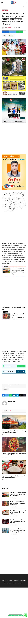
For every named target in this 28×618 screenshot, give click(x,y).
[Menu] (2, 2)
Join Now (21, 366)
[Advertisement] (14, 138)
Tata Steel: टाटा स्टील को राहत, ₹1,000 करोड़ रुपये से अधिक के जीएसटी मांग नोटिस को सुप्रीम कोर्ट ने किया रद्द (17, 530)
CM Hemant (5, 389)
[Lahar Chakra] (14, 2)
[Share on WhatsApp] (19, 31)
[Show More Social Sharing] (24, 31)
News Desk (8, 27)
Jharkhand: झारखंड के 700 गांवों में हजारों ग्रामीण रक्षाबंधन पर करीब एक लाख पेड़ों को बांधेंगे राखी (18, 315)
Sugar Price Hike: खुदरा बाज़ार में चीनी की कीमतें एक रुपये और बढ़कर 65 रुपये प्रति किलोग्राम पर (18, 512)
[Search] (26, 2)
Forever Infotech (22, 580)
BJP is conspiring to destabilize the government (11, 386)
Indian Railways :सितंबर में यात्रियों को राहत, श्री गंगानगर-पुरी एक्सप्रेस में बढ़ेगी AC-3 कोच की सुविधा (18, 494)
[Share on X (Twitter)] (12, 31)
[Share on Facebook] (5, 31)
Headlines (4, 10)
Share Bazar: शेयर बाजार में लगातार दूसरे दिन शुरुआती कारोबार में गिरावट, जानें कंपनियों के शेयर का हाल (17, 521)
